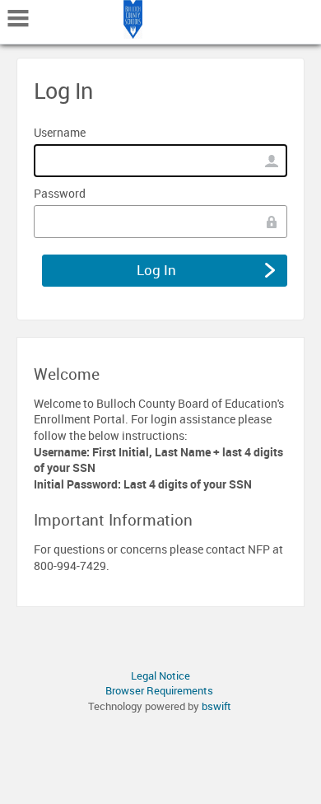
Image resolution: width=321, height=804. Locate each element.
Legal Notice (160, 675)
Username (60, 132)
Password (60, 193)
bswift (216, 706)
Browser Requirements (159, 690)
